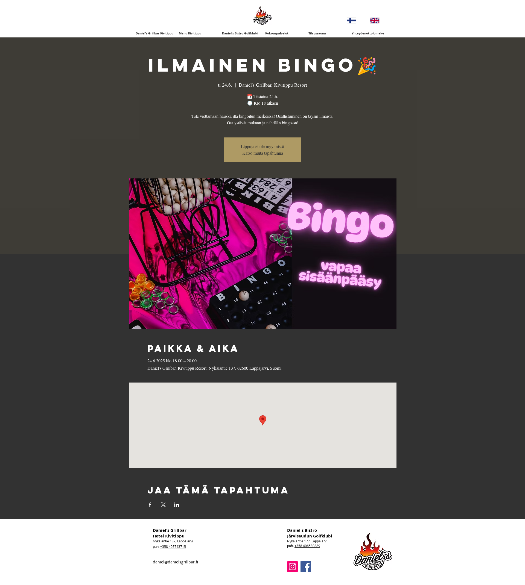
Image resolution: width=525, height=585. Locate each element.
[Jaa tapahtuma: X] (163, 504)
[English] (377, 20)
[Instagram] (292, 566)
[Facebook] (306, 566)
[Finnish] (354, 20)
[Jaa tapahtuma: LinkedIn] (176, 504)
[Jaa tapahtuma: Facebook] (150, 504)
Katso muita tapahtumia (262, 153)
